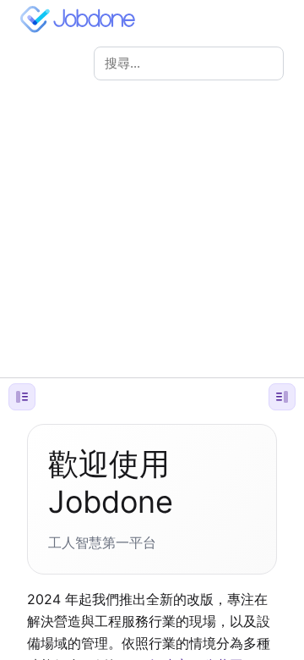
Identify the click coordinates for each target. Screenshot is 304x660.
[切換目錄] (282, 396)
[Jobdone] (81, 19)
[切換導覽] (21, 396)
